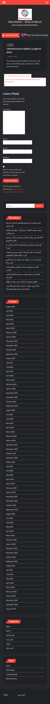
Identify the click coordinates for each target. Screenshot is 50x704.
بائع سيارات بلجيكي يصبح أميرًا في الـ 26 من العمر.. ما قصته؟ (24, 246)
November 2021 (12, 553)
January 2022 (11, 544)
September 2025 (12, 354)
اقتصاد (8, 644)
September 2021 (12, 561)
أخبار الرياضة (10, 635)
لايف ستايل (9, 648)
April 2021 (10, 583)
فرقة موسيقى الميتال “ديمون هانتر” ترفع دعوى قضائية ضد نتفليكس (24, 231)
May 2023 (9, 475)
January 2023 (11, 492)
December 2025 (12, 341)
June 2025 (9, 367)
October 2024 (11, 402)
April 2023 (10, 479)
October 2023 (11, 453)
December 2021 (12, 548)
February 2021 (11, 592)
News (11, 45)
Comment (7, 109)
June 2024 (9, 419)
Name (5, 139)
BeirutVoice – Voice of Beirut (25, 21)
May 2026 (9, 319)
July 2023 (9, 466)
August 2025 (10, 358)
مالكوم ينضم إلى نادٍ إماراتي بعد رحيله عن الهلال (22, 282)
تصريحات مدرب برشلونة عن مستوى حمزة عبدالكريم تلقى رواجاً (23, 261)
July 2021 (9, 570)
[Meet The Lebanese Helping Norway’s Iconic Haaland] (19, 35)
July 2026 (9, 311)
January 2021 (11, 596)
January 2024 (11, 440)
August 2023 (10, 462)
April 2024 (10, 427)
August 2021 (10, 566)
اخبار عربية (9, 639)
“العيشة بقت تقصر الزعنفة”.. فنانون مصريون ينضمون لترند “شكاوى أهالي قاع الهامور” (23, 253)
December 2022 (12, 497)
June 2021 (9, 574)
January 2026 (11, 337)
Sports (8, 631)
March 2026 (10, 328)
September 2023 (12, 458)
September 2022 (12, 509)
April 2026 (10, 324)
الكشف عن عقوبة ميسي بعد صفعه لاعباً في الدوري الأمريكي (23, 275)
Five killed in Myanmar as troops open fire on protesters (22, 81)
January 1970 (11, 609)
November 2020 (12, 604)
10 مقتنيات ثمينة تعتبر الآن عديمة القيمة (19, 76)
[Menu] (4, 2)
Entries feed (10, 670)
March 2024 (10, 432)
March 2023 (10, 484)
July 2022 (9, 518)
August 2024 (10, 410)
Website (6, 157)
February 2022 (11, 540)
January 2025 (11, 389)
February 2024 (11, 436)
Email (5, 148)
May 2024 (9, 423)
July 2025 (9, 363)
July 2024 (9, 414)
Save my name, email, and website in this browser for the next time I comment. (14, 172)
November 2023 (12, 449)
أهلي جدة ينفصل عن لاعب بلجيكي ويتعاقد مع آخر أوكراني (22, 268)
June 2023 (9, 471)
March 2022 (10, 535)
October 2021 (11, 557)
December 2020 (12, 600)
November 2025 (12, 345)
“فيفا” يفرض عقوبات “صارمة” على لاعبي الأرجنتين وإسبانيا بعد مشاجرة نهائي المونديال (22, 287)
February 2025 (11, 384)
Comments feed (11, 674)
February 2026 (11, 332)
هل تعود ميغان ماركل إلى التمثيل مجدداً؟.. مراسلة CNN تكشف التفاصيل (24, 238)
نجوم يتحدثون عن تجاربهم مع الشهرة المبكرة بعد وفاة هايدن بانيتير (23, 224)
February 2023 (11, 488)
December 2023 (12, 445)
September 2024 (12, 406)
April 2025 (10, 376)
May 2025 (9, 371)
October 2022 (11, 505)
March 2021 (10, 587)
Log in (8, 666)
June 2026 (9, 315)
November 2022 (12, 501)
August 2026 (10, 307)
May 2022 (9, 527)
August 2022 (10, 514)
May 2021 (9, 579)
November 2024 (12, 397)
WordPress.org (11, 679)
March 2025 (10, 380)
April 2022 (10, 531)
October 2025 (11, 350)
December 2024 (12, 393)
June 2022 (9, 522)
